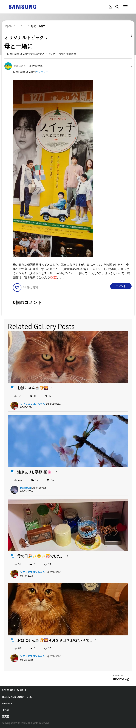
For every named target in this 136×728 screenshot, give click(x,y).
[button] (125, 65)
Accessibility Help (14, 690)
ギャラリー (42, 71)
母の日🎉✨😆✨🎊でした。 (40, 556)
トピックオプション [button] (125, 35)
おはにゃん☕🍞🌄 (32, 388)
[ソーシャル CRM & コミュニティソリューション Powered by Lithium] (121, 678)
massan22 (25, 487)
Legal (5, 710)
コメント (121, 286)
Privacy (7, 703)
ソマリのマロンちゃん (32, 403)
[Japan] (22, 6)
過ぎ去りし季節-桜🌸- (35, 472)
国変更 (6, 716)
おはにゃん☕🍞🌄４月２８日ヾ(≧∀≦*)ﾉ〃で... (54, 640)
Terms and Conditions (17, 697)
